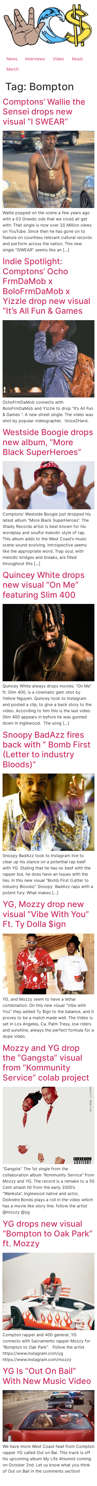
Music (77, 58)
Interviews (35, 58)
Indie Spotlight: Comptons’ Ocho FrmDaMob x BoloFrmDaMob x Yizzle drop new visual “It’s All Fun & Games (46, 286)
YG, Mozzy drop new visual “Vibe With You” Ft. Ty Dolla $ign (46, 914)
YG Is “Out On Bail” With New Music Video (47, 1376)
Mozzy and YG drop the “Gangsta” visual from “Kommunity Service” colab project (46, 1063)
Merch (12, 69)
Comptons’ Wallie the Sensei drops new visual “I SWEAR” (44, 112)
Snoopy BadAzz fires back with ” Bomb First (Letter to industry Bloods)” (47, 749)
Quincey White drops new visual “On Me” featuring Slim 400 (44, 585)
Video (58, 58)
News (11, 58)
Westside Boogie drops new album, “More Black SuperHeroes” (48, 442)
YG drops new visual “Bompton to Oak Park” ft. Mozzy (48, 1234)
